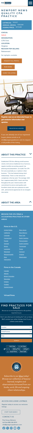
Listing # (25, 349)
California (7, 233)
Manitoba (7, 279)
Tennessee (22, 246)
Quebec (6, 284)
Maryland (7, 252)
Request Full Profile (11, 61)
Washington (23, 257)
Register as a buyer (16, 128)
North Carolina (23, 238)
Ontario (6, 282)
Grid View (12, 346)
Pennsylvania (23, 241)
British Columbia (9, 276)
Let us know (28, 317)
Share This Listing (9, 73)
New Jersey (22, 230)
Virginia (21, 254)
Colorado (7, 235)
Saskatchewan (8, 287)
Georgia (6, 243)
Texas (21, 249)
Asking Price (16, 349)
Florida (6, 241)
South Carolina (23, 243)
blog (21, 376)
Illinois (6, 246)
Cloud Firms (13, 351)
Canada (6, 271)
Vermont (22, 252)
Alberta (6, 273)
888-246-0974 (12, 422)
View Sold (23, 351)
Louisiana (7, 249)
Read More (8, 67)
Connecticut (7, 238)
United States (8, 230)
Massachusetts (8, 254)
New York (22, 235)
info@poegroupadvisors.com (12, 424)
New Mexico (23, 233)
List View (23, 346)
